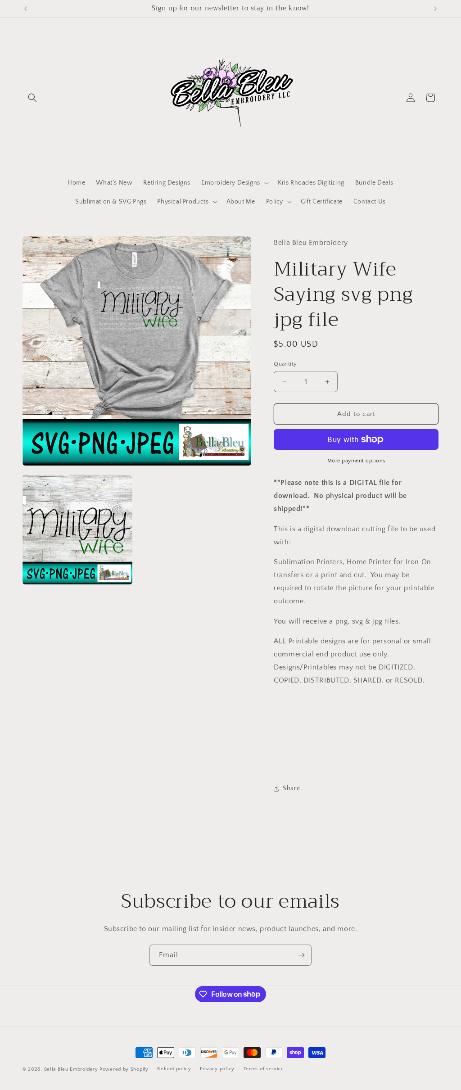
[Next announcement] (435, 8)
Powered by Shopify (124, 1069)
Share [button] (291, 788)
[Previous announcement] (26, 8)
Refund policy (174, 1069)
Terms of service (264, 1069)
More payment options (356, 461)
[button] (32, 98)
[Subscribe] (301, 955)
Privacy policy (217, 1069)
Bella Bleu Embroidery (71, 1069)
